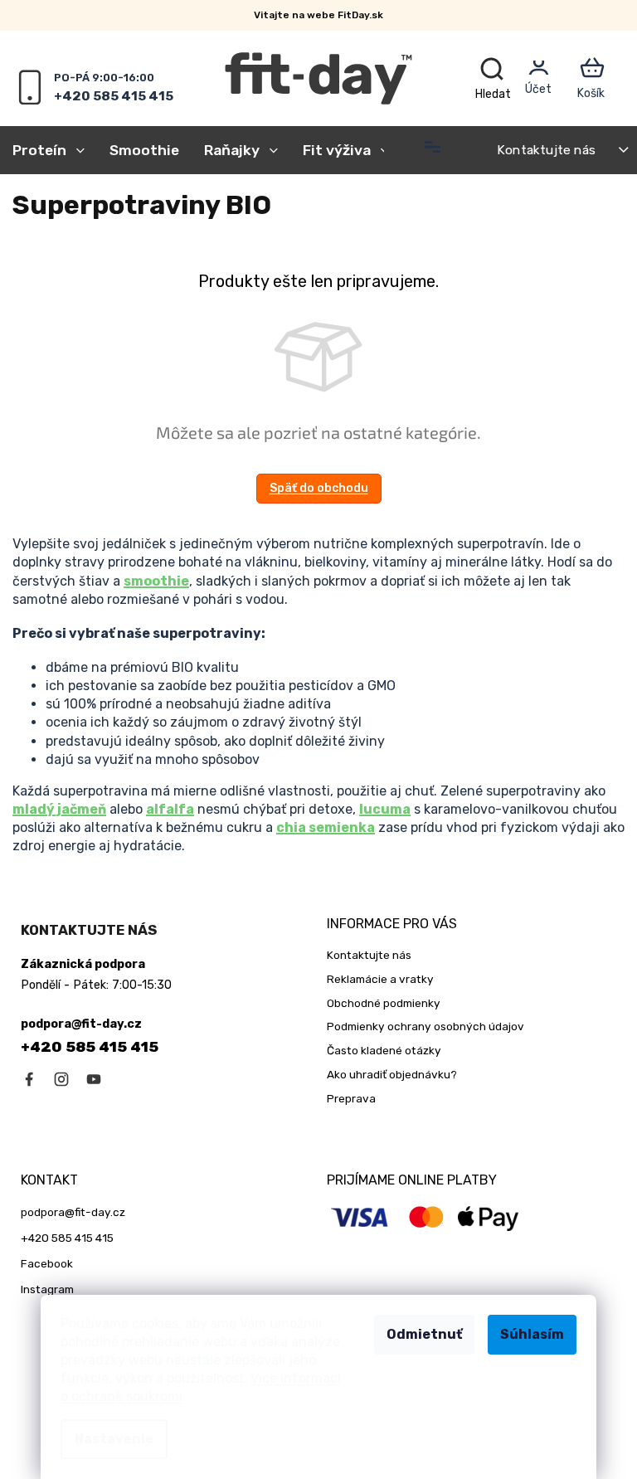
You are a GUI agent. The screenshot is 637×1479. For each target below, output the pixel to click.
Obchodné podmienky (383, 1003)
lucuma (385, 809)
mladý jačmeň (59, 809)
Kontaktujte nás (546, 150)
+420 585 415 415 (89, 1047)
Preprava (351, 1098)
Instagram (47, 1289)
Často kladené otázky (384, 1050)
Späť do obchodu (319, 488)
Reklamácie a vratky (380, 978)
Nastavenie (114, 1439)
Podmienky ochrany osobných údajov (425, 1026)
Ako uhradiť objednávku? (392, 1074)
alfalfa (170, 809)
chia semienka (325, 827)
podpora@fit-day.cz (73, 1212)
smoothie (156, 581)
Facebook (47, 1263)
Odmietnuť (424, 1334)
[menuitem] (54, 150)
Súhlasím (532, 1334)
